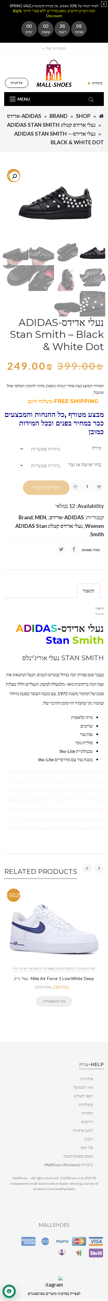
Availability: (90, 506)
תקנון (88, 1139)
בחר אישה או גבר (84, 464)
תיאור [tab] (88, 591)
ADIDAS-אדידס (24, 116)
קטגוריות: (94, 517)
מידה (96, 448)
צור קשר (86, 1147)
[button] (14, 176)
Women (94, 526)
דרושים (87, 1121)
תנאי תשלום (83, 1096)
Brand (59, 116)
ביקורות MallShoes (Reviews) (69, 1164)
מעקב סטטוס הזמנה (78, 1156)
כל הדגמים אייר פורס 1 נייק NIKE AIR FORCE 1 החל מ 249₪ (54, 968)
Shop (83, 116)
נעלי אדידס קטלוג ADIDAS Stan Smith (51, 125)
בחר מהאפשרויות (54, 1001)
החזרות (87, 1113)
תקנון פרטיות (83, 1130)
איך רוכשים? (83, 1087)
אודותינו (86, 1078)
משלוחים (86, 1104)
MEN (40, 517)
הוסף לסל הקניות (46, 487)
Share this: (90, 550)
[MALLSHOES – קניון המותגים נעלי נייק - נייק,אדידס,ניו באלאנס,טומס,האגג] (54, 73)
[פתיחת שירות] (9, 1291)
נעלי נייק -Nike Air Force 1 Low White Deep (54, 978)
